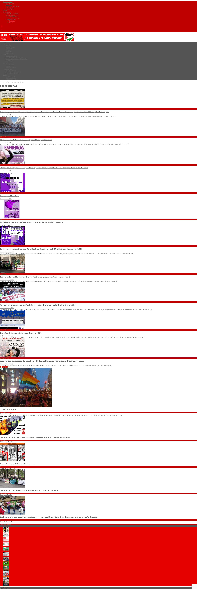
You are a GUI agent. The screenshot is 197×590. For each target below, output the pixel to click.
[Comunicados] (12, 107)
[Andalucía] (12, 272)
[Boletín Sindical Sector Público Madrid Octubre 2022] (6, 585)
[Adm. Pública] (12, 135)
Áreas (8, 50)
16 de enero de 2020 (6, 364)
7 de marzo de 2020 (6, 143)
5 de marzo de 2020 (6, 171)
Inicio (4, 43)
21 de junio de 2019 (6, 495)
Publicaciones (7, 69)
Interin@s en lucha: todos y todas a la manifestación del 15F (20, 333)
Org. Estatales (10, 15)
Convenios (9, 60)
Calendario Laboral (12, 79)
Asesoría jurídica (11, 67)
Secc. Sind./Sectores (12, 13)
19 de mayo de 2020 (6, 115)
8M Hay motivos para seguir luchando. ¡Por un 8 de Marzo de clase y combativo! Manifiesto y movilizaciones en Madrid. (41, 249)
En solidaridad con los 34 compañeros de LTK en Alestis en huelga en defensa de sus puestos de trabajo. (35, 277)
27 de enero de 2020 (6, 336)
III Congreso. (10, 8)
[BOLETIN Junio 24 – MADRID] (6, 570)
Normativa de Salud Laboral (14, 57)
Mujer (8, 66)
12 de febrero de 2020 (7, 308)
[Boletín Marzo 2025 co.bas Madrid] (6, 546)
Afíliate (5, 10)
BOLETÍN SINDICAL (12, 70)
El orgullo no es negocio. (8, 409)
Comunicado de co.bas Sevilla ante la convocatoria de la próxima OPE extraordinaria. (29, 490)
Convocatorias (10, 76)
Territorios (9, 51)
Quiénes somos (7, 2)
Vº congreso (10, 3)
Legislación (6, 54)
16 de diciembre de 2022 (7, 468)
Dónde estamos (8, 9)
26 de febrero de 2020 (7, 252)
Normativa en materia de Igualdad (16, 59)
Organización (7, 12)
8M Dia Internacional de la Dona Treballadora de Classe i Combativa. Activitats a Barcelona (31, 222)
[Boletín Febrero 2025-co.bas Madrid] (6, 551)
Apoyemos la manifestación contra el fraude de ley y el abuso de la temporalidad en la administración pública (37, 305)
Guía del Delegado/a (12, 73)
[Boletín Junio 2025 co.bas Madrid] (6, 536)
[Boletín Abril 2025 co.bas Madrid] (6, 541)
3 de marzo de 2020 (6, 225)
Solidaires (12, 21)
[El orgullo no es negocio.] (26, 406)
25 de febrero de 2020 (7, 521)
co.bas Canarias (13, 16)
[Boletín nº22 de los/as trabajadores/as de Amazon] (12, 461)
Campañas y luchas (9, 82)
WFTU (11, 22)
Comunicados (10, 47)
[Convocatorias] (12, 356)
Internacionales (11, 19)
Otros (5, 75)
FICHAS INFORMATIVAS (13, 72)
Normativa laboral (11, 56)
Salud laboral (10, 64)
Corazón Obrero (11, 78)
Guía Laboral (10, 62)
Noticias (8, 46)
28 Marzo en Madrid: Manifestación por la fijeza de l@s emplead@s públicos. (26, 140)
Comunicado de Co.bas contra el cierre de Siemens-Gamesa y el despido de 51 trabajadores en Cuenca (35, 437)
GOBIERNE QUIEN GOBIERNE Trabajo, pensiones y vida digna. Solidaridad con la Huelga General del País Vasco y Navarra (42, 361)
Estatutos (9, 5)
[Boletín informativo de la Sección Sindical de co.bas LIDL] (6, 560)
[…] (115, 116)
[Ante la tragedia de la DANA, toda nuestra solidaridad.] (6, 556)
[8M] (12, 163)
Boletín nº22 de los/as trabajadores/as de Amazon (17, 464)
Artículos (9, 48)
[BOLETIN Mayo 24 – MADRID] (6, 575)
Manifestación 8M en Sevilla (9, 196)
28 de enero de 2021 (6, 442)
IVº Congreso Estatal (12, 6)
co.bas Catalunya (14, 18)
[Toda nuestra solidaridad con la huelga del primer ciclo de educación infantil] (6, 531)
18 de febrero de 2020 (7, 280)
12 (7, 367)
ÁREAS (5, 63)
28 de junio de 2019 (6, 414)
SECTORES (9, 53)
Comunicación (7, 44)
